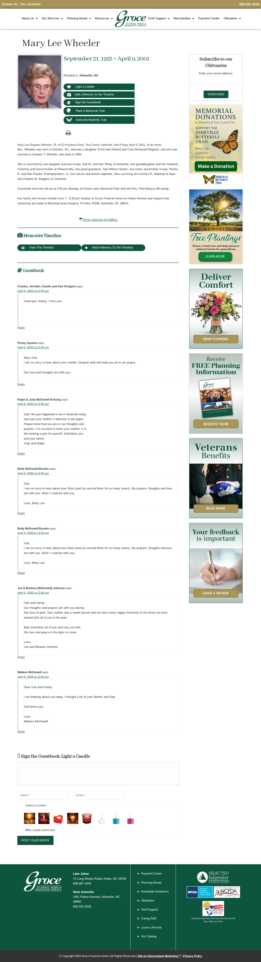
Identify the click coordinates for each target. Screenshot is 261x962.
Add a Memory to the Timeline (94, 94)
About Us (28, 18)
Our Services (50, 18)
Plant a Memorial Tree (90, 110)
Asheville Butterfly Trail (91, 120)
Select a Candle (36, 805)
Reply (21, 327)
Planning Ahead (77, 18)
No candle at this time (41, 830)
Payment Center (209, 18)
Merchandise (182, 18)
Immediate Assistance (155, 891)
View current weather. (100, 219)
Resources (102, 18)
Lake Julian (81, 873)
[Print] (68, 133)
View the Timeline (41, 247)
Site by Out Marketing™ (159, 956)
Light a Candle (84, 86)
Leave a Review (151, 927)
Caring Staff (148, 918)
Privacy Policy (192, 956)
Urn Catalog (148, 936)
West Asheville (83, 892)
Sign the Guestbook (87, 102)
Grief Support (157, 18)
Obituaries (230, 18)
